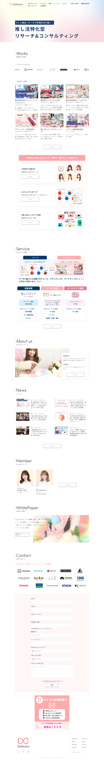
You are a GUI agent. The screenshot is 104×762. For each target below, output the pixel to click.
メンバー (65, 3)
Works (74, 742)
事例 (50, 3)
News (83, 742)
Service (84, 739)
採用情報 (42, 6)
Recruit (84, 747)
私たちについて (33, 3)
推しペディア (32, 6)
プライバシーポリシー (77, 752)
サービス (43, 3)
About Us (75, 739)
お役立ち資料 (74, 3)
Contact (74, 747)
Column (84, 744)
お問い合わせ (85, 3)
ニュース (56, 3)
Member (74, 744)
